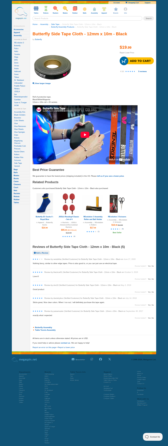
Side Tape (18, 163)
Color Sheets (19, 121)
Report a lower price (66, 347)
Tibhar (16, 77)
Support (148, 3)
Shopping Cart (133, 3)
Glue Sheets (19, 129)
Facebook (140, 394)
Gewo (16, 74)
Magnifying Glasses (18, 142)
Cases (16, 181)
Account (116, 3)
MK (46, 410)
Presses (17, 149)
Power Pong (48, 418)
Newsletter (140, 390)
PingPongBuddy (50, 416)
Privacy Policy (141, 377)
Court (16, 187)
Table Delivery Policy (110, 380)
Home (35, 24)
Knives (16, 138)
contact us (65, 343)
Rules (72, 378)
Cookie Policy (141, 379)
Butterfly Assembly (43, 327)
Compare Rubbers (110, 396)
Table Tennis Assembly (45, 330)
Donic (16, 63)
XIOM (16, 105)
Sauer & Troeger (20, 103)
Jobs (138, 381)
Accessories (18, 29)
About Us (140, 373)
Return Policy (108, 376)
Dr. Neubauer (19, 80)
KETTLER (48, 406)
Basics (72, 374)
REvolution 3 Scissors (117, 217)
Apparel (17, 32)
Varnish (17, 166)
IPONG (47, 400)
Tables (16, 203)
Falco (16, 48)
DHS (16, 60)
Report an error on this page (44, 347)
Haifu (16, 51)
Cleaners (17, 184)
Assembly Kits (19, 112)
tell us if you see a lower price (110, 176)
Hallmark (17, 71)
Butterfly (17, 46)
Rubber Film (18, 157)
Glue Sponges (19, 132)
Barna (46, 378)
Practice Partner (50, 420)
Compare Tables (109, 398)
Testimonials (108, 390)
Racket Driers (19, 152)
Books (16, 179)
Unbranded (18, 83)
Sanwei (47, 425)
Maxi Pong (48, 408)
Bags (16, 169)
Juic (46, 404)
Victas (16, 66)
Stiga (16, 57)
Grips (16, 135)
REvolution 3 (19, 43)
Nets (15, 190)
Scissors (17, 160)
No (153, 266)
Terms (139, 375)
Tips (71, 376)
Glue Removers (20, 126)
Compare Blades (109, 394)
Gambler (17, 100)
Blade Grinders (19, 115)
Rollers (16, 154)
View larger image (42, 83)
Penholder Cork (20, 146)
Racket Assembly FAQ (111, 378)
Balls (16, 172)
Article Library (74, 380)
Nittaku (17, 89)
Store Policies (108, 374)
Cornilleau (48, 382)
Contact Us (107, 382)
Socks (44, 225)
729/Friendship (49, 374)
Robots (16, 196)
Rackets (17, 193)
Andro (16, 69)
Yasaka (17, 54)
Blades (16, 175)
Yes (149, 266)
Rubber (17, 199)
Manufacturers (141, 403)
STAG (46, 431)
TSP (46, 437)
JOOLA (17, 92)
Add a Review (42, 253)
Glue (16, 123)
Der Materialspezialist (20, 95)
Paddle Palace (19, 86)
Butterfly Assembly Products (62, 27)
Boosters (17, 118)
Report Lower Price (127, 53)
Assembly (18, 35)
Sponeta (47, 428)
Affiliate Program (142, 405)
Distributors (141, 401)
